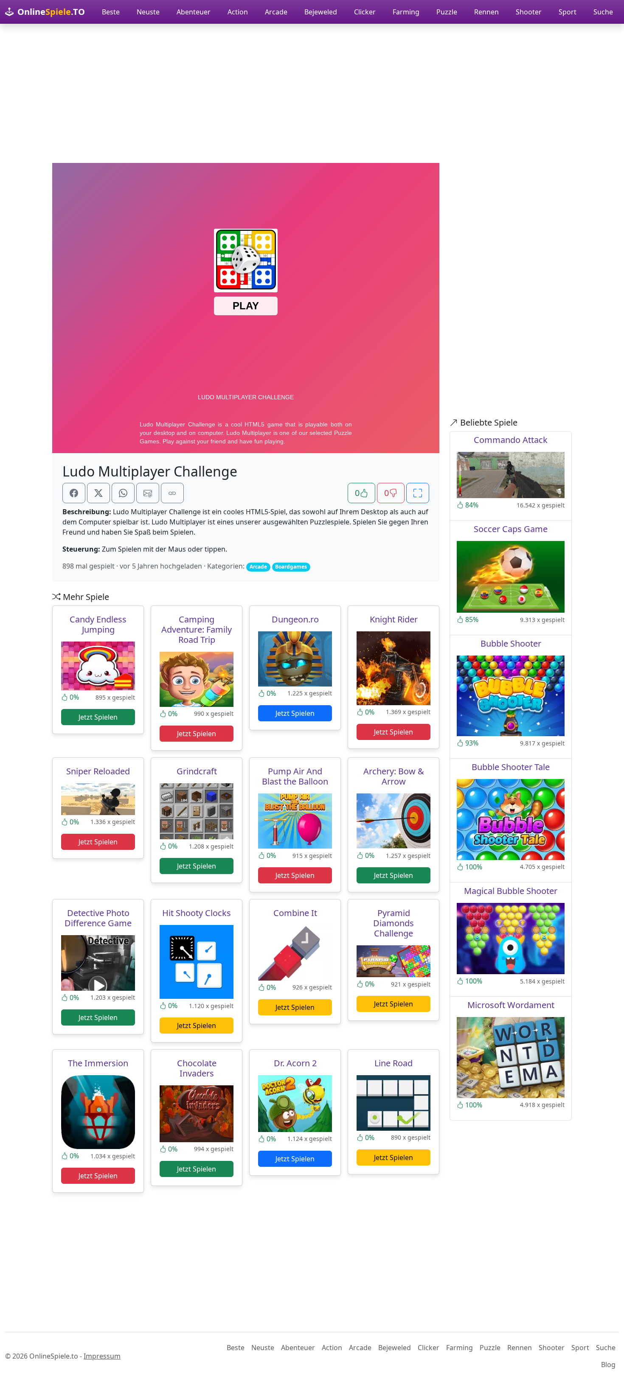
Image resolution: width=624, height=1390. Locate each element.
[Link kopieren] (172, 493)
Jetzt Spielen (98, 717)
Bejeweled (320, 12)
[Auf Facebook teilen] (73, 493)
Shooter (529, 12)
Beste (111, 12)
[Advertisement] (312, 93)
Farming (406, 12)
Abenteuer (194, 12)
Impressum (102, 1356)
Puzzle (446, 12)
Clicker (365, 12)
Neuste (148, 12)
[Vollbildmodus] (417, 493)
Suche (603, 12)
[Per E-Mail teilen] (147, 493)
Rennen (486, 12)
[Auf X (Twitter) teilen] (98, 493)
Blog (608, 1364)
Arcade (276, 12)
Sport (567, 12)
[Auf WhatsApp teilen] (123, 493)
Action (238, 12)
